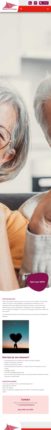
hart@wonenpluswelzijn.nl (27, 405)
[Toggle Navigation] (48, 9)
